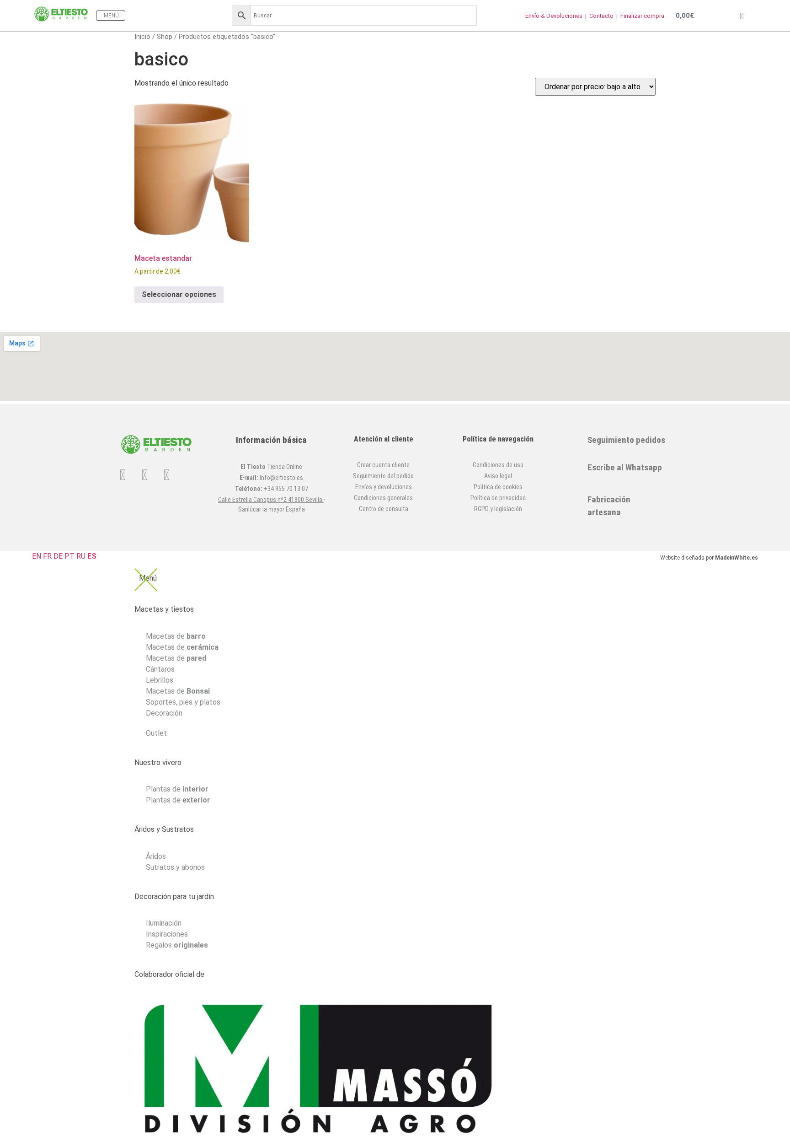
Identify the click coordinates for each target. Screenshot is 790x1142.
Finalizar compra (642, 15)
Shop (164, 36)
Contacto (602, 15)
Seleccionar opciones (179, 294)
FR (47, 556)
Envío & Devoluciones (554, 15)
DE (58, 556)
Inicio (142, 36)
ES (91, 556)
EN (36, 556)
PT (69, 556)
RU (80, 556)
